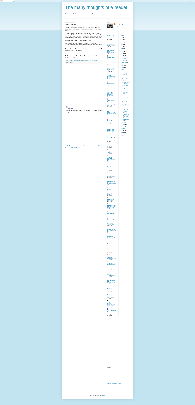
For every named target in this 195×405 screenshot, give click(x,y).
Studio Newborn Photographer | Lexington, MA (110, 94)
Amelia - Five (109, 251)
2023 (122, 35)
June (123, 67)
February (124, 126)
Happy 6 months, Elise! (111, 258)
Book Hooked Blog (111, 205)
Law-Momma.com (111, 145)
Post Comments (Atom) (75, 147)
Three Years (109, 152)
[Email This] (66, 62)
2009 (122, 134)
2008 (122, 135)
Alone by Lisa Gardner (125, 76)
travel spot (109, 65)
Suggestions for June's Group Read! (125, 99)
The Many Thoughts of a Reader (122, 24)
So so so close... (125, 85)
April (123, 122)
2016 (122, 48)
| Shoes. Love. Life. (111, 229)
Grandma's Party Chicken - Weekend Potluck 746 (111, 59)
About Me (71, 18)
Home (65, 18)
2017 (122, 46)
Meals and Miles (110, 213)
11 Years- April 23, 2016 (111, 275)
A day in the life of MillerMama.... (125, 96)
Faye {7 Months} (110, 289)
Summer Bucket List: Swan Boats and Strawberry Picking (111, 223)
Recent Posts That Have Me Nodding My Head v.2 (125, 106)
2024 (122, 34)
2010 (122, 132)
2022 (122, 37)
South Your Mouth (111, 57)
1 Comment (94, 60)
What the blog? (110, 236)
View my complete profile (119, 26)
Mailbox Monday (110, 200)
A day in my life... (125, 109)
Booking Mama (110, 199)
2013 (122, 53)
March (123, 124)
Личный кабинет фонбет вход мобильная (110, 193)
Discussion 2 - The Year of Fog (126, 83)
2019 (122, 42)
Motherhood (109, 146)
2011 (122, 130)
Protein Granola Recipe (111, 52)
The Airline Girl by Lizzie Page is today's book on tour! (111, 104)
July (123, 65)
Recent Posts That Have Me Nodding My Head (125, 116)
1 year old (124, 80)
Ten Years (109, 214)
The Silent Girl (125, 78)
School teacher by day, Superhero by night (111, 264)
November (124, 58)
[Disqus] (83, 85)
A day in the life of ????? (125, 120)
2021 (122, 39)
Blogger (103, 395)
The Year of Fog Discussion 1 (125, 102)
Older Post (100, 145)
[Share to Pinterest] (72, 62)
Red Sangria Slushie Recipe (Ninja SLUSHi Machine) (111, 77)
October (124, 60)
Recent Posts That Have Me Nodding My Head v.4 (125, 72)
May (123, 69)
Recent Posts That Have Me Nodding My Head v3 (125, 91)
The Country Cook (111, 35)
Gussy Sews (110, 174)
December (124, 56)
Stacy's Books (110, 83)
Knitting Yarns (110, 120)
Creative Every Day (111, 137)
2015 (122, 50)
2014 (122, 51)
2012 (122, 55)
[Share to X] (69, 62)
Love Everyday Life (111, 243)
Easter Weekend (110, 297)
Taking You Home (111, 249)
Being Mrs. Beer (110, 151)
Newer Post (68, 145)
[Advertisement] (113, 341)
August (123, 64)
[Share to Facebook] (71, 62)
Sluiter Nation (110, 166)
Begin (108, 244)
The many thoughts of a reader (96, 7)
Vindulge (109, 75)
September (124, 62)
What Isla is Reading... (124, 112)
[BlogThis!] (68, 62)
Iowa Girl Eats (110, 43)
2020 (122, 41)
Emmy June (110, 288)
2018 (122, 44)
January (124, 128)
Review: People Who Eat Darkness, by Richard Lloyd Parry (111, 160)
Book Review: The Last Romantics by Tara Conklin (111, 207)
